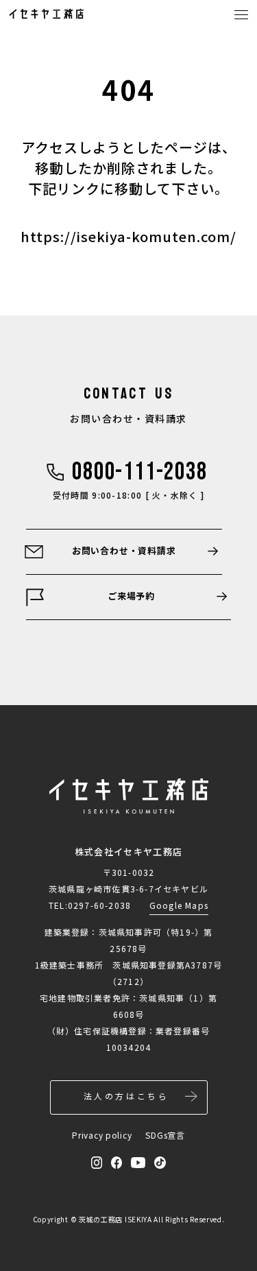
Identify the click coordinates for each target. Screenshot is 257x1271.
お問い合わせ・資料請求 (124, 550)
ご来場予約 (131, 595)
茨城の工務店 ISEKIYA (115, 1219)
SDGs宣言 (164, 1135)
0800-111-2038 (139, 472)
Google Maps (178, 905)
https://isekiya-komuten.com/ (128, 236)
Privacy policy (102, 1135)
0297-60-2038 (99, 905)
